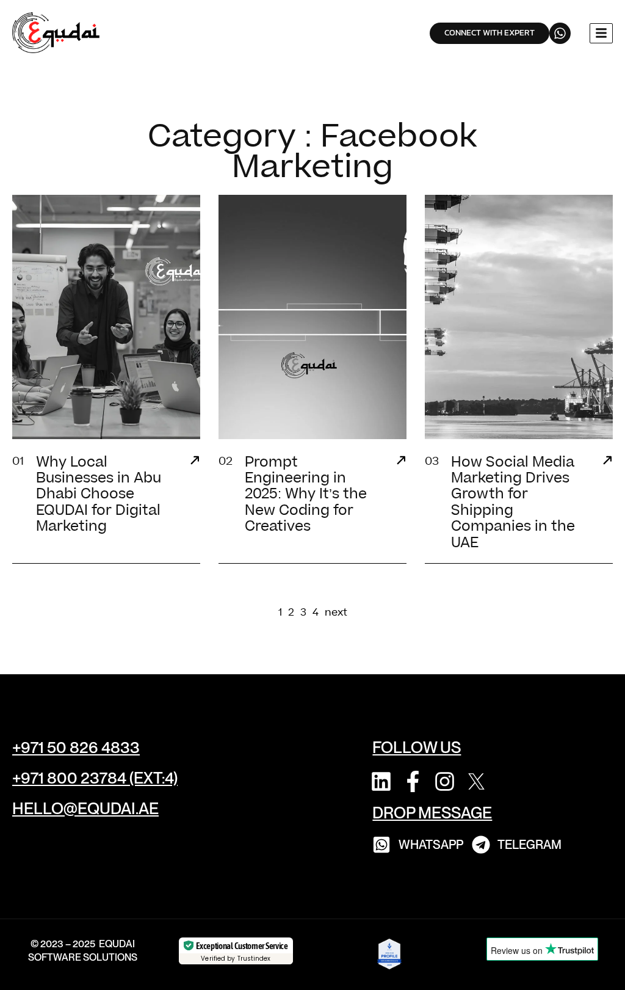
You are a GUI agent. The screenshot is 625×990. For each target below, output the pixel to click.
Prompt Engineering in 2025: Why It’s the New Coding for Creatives (306, 495)
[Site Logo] (57, 32)
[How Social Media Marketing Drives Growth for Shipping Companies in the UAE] (607, 461)
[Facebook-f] (413, 781)
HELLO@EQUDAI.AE (85, 808)
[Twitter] (476, 781)
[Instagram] (444, 781)
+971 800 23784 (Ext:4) (95, 777)
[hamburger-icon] (601, 33)
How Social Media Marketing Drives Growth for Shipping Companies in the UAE (513, 503)
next (336, 612)
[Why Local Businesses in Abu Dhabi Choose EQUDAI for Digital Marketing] (194, 461)
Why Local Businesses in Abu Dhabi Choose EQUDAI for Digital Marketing (98, 495)
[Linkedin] (381, 781)
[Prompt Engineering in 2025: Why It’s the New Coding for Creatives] (401, 461)
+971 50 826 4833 (76, 747)
